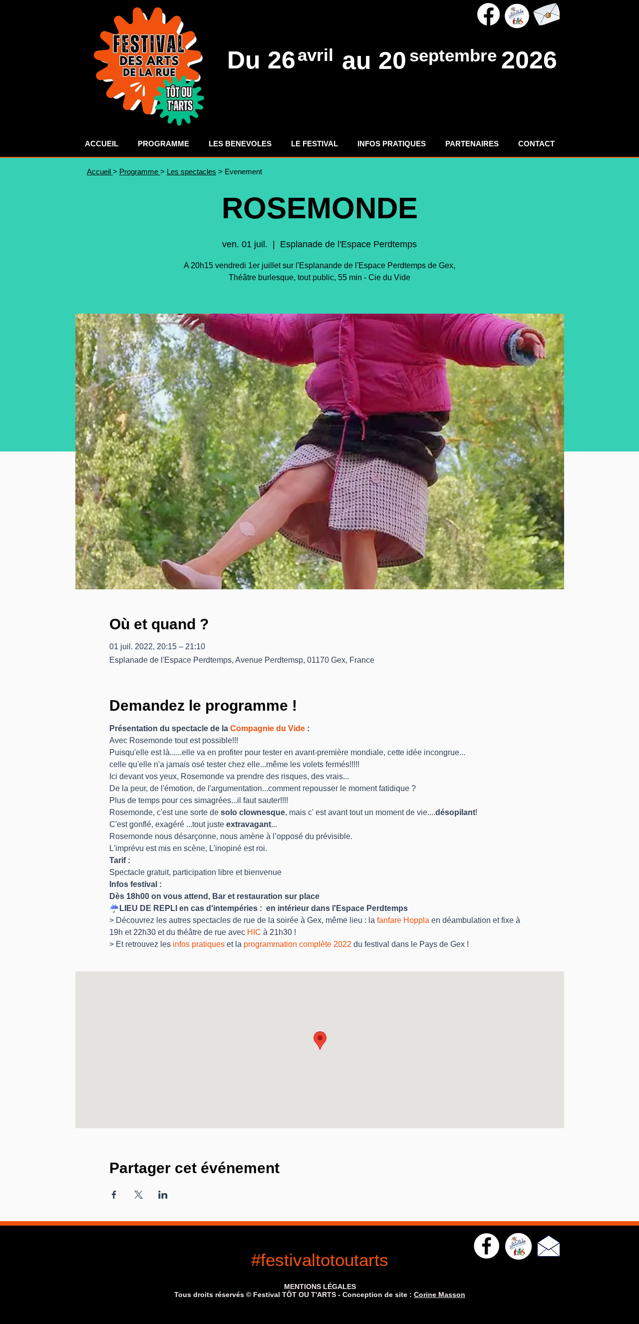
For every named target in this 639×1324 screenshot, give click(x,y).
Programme (139, 171)
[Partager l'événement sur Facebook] (114, 1195)
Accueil (100, 171)
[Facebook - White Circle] (486, 1246)
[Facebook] (488, 14)
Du (247, 60)
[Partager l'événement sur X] (138, 1195)
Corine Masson (439, 1295)
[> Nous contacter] (546, 14)
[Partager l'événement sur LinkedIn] (163, 1195)
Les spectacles (191, 171)
